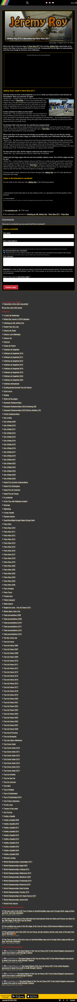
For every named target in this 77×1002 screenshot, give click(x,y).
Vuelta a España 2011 (11, 828)
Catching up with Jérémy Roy (37, 214)
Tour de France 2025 (11, 718)
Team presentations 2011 (13, 626)
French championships (12, 414)
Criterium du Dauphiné (11, 350)
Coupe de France (10, 346)
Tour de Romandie (10, 737)
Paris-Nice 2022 (9, 570)
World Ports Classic (11, 903)
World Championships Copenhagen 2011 (18, 862)
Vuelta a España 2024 (11, 850)
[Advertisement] (38, 71)
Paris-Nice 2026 (9, 585)
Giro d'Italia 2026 (10, 479)
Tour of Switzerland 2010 (12, 797)
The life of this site (10, 638)
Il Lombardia (8, 498)
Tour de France (9, 642)
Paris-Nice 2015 (9, 547)
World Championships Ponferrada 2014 (17, 881)
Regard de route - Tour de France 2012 (17, 608)
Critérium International (11, 384)
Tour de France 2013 (11, 672)
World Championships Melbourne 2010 (17, 873)
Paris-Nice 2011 (34, 46)
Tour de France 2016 (11, 683)
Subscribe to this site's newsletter (16, 304)
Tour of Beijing (9, 790)
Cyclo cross (8, 391)
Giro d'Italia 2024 (10, 471)
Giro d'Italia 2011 (10, 429)
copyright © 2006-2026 (9, 1000)
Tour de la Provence (11, 733)
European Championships (13, 403)
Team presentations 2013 (13, 634)
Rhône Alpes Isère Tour (12, 611)
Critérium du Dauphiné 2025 (13, 380)
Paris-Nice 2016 (9, 551)
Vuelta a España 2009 (11, 820)
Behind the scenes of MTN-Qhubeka (16, 319)
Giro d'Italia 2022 (10, 463)
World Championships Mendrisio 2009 (17, 877)
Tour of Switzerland (10, 793)
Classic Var (8, 338)
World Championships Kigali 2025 (15, 866)
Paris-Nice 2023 (9, 573)
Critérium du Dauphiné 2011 (13, 357)
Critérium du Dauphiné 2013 (13, 365)
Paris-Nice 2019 (9, 562)
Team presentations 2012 (13, 630)
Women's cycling (9, 858)
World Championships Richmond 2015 (17, 884)
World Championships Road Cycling (16, 888)
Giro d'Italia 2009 (10, 422)
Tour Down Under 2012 (12, 755)
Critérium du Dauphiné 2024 (13, 376)
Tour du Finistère (10, 774)
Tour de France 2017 (11, 687)
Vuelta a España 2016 (11, 847)
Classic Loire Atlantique (12, 334)
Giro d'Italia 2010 (10, 425)
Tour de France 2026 (11, 721)
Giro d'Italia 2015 (10, 444)
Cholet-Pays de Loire (11, 327)
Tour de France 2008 (11, 653)
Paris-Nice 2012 (9, 535)
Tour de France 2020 (11, 699)
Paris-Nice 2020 (9, 566)
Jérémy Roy (54, 46)
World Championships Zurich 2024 (16, 900)
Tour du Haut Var (9, 778)
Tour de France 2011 (11, 664)
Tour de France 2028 (11, 729)
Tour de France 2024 (11, 714)
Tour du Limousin (10, 782)
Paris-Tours (8, 592)
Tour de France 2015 (11, 680)
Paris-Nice (19, 100)
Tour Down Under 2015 (12, 767)
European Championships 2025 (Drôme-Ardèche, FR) (22, 410)
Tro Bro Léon (8, 805)
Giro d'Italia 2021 (10, 460)
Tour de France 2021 (11, 702)
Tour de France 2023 (11, 710)
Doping (6, 395)
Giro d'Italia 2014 (10, 441)
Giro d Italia (8, 418)
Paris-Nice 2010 (9, 528)
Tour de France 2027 (11, 725)
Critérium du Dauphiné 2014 (13, 369)
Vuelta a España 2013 (11, 835)
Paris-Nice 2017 (9, 554)
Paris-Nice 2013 (9, 539)
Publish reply (11, 287)
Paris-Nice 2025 (9, 581)
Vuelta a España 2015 (11, 843)
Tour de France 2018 (11, 691)
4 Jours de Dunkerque (11, 315)
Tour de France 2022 (11, 706)
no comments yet (11, 210)
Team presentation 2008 (12, 615)
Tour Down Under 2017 (12, 771)
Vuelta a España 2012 (11, 831)
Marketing (7, 509)
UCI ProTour (8, 812)
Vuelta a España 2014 (11, 839)
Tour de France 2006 (11, 645)
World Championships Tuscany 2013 (16, 892)
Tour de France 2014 (11, 676)
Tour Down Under (10, 744)
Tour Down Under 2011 (12, 752)
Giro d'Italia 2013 (10, 437)
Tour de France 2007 (11, 649)
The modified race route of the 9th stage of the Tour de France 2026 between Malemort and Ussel (38, 926)
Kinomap (7, 505)
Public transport (9, 600)
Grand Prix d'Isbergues (12, 486)
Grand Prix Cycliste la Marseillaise (16, 482)
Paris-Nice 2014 (9, 543)
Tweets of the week (11, 809)
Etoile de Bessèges (11, 399)
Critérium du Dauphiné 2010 (13, 353)
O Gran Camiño (9, 513)
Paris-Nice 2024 (9, 577)
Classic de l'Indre (10, 331)
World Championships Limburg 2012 (16, 869)
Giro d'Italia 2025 (10, 475)
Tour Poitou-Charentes (12, 801)
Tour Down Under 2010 (12, 748)
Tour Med (7, 786)
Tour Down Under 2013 (12, 759)
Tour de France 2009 (11, 657)
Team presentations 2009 (13, 619)
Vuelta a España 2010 (11, 824)
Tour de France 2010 (11, 661)
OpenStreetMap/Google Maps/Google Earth (19, 520)
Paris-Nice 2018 (9, 558)
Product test (8, 596)
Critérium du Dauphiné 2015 (13, 372)
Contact (72, 1000)
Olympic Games (9, 516)
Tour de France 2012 (11, 668)
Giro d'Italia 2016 (10, 448)
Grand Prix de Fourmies (12, 490)
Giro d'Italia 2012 (10, 433)
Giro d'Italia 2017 (10, 452)
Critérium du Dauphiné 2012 (13, 361)
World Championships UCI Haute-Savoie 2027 (20, 896)
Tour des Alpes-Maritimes (13, 740)
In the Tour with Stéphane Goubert (15, 501)
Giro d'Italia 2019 (10, 456)
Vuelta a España (9, 816)
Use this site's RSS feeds (13, 308)
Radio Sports (8, 604)
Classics (7, 342)
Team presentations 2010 (13, 623)
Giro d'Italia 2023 (10, 467)
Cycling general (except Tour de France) (17, 387)
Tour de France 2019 (11, 695)
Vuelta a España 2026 (11, 854)
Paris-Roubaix (9, 589)
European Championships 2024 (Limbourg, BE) (20, 406)
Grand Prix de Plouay (11, 494)
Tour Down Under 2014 (12, 763)
